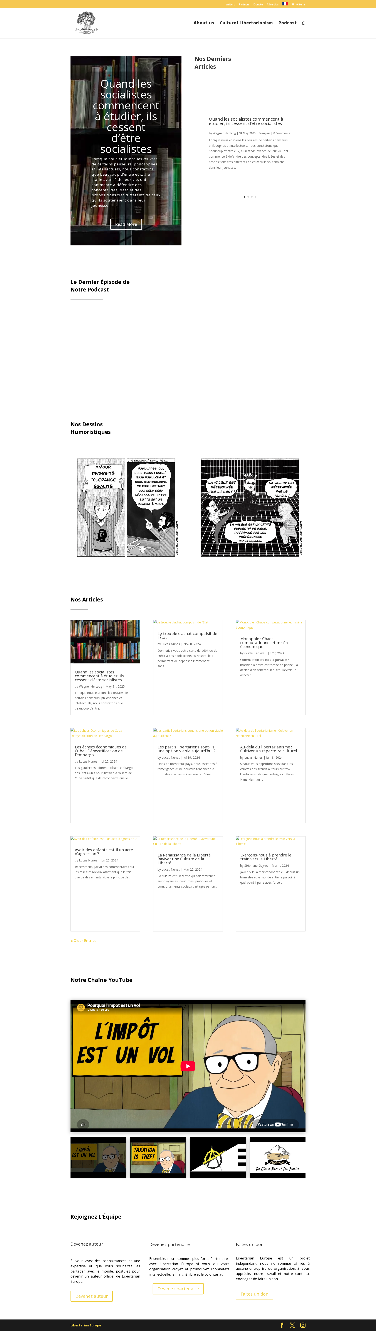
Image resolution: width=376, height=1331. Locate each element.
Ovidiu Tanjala (254, 653)
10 (139, 554)
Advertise (273, 4)
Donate (258, 4)
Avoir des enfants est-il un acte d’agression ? (104, 851)
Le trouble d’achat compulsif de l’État (187, 635)
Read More (126, 224)
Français (264, 133)
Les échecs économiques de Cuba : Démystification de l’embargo (101, 750)
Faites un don (255, 1294)
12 (146, 554)
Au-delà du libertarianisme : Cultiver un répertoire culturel (268, 748)
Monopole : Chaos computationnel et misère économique (264, 642)
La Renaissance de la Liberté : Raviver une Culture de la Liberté (185, 858)
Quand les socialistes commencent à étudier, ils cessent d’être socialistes (126, 116)
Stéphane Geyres (256, 865)
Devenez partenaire (178, 1289)
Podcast (288, 24)
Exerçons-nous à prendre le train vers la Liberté (265, 856)
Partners (244, 4)
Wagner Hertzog (224, 133)
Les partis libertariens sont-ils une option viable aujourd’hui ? (186, 748)
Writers (230, 4)
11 (142, 554)
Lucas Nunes (88, 761)
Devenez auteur (91, 1296)
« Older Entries (83, 940)
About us (204, 24)
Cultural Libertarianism (246, 24)
